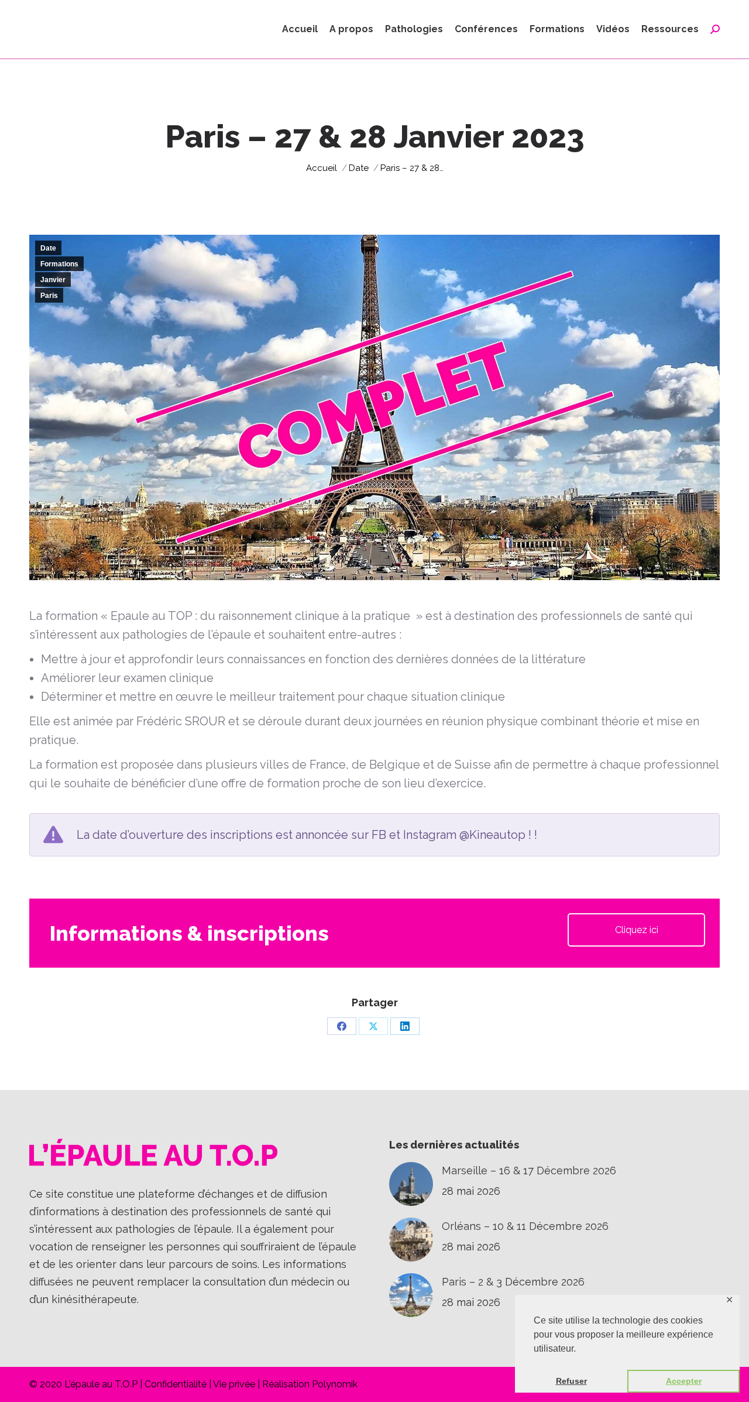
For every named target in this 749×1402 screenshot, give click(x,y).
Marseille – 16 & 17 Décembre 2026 (529, 1170)
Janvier (53, 280)
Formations (59, 264)
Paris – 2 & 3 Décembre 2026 (513, 1282)
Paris (49, 296)
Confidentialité (176, 1384)
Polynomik (335, 1384)
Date (48, 248)
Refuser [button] (571, 1381)
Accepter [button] (684, 1381)
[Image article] (411, 1184)
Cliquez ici (636, 929)
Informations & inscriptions (189, 933)
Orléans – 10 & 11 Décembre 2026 (525, 1226)
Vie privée (234, 1384)
